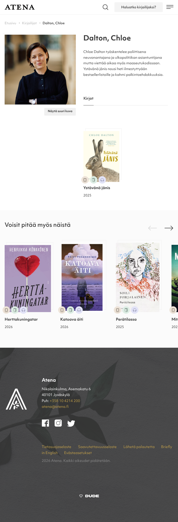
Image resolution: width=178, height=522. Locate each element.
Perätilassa (126, 320)
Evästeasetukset (78, 453)
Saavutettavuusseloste (98, 447)
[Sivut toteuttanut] (89, 497)
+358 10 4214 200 (65, 401)
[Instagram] (60, 426)
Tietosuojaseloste (57, 447)
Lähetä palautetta (139, 447)
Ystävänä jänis (96, 188)
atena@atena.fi (55, 407)
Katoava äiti (71, 320)
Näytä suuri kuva (60, 111)
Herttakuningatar (21, 320)
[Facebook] (48, 426)
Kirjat (88, 99)
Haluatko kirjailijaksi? (138, 7)
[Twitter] (73, 426)
